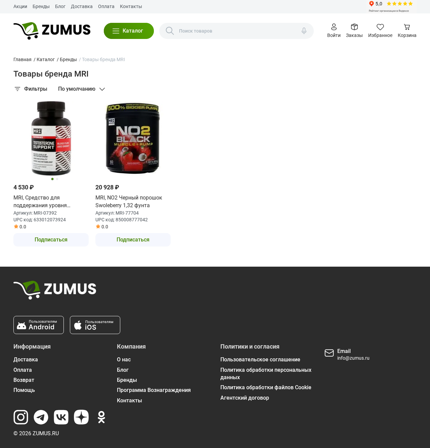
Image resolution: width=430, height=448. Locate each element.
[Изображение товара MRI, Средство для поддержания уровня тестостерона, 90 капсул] (51, 138)
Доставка (82, 6)
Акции (20, 6)
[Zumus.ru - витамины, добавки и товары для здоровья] (51, 31)
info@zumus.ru (353, 358)
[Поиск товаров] (170, 31)
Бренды (41, 6)
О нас (124, 359)
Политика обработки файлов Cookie (265, 387)
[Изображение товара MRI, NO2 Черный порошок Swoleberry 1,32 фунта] (133, 138)
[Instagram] (20, 417)
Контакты (131, 6)
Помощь (24, 390)
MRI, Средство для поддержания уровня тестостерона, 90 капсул (43, 201)
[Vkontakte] (61, 417)
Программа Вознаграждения (154, 390)
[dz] (81, 417)
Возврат (23, 380)
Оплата (106, 6)
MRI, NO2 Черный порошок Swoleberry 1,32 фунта (128, 201)
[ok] (101, 417)
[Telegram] (41, 417)
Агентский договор (244, 398)
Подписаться (51, 239)
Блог (60, 6)
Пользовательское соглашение (260, 359)
